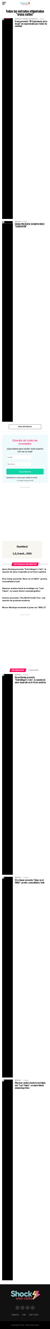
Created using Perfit (25, 481)
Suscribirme (25, 471)
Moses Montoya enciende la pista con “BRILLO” (24, 607)
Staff (24, 1314)
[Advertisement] (25, 514)
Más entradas (25, 427)
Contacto (15, 1314)
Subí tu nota (33, 1314)
